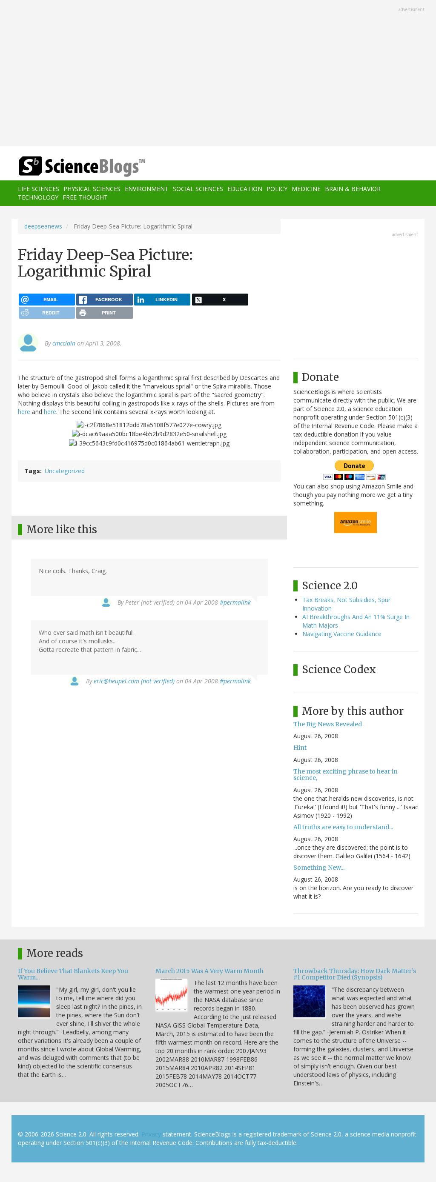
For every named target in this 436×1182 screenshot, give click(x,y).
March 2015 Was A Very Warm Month (209, 971)
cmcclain (63, 343)
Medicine (306, 189)
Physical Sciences (91, 189)
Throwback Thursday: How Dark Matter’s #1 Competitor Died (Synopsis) (354, 974)
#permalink (235, 602)
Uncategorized (65, 471)
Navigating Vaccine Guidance (342, 634)
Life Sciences (38, 189)
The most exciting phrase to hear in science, (345, 775)
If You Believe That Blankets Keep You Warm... (73, 974)
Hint (300, 747)
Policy (277, 189)
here (24, 412)
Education (244, 189)
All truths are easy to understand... (343, 827)
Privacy (151, 1134)
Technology (38, 197)
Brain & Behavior (353, 189)
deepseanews (43, 226)
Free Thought (85, 197)
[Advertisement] (218, 74)
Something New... (318, 867)
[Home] (84, 166)
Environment (147, 189)
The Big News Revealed (327, 724)
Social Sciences (198, 189)
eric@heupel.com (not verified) (134, 681)
